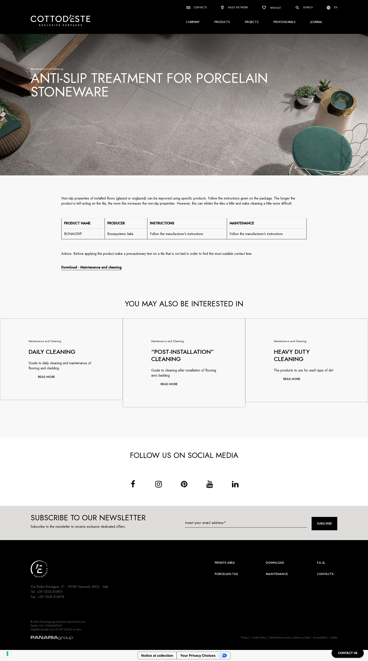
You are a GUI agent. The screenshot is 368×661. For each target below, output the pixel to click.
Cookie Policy (259, 637)
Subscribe (324, 523)
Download (275, 563)
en (335, 7)
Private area (225, 563)
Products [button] (222, 22)
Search (307, 7)
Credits (333, 637)
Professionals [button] (284, 22)
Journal (316, 22)
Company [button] (193, 22)
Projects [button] (252, 22)
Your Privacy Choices (198, 655)
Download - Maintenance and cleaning (91, 267)
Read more (46, 377)
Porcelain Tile (226, 574)
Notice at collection (157, 655)
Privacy (245, 637)
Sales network (237, 7)
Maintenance (277, 574)
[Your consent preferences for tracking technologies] (7, 654)
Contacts (200, 7)
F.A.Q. (321, 563)
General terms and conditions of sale (289, 637)
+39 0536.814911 (50, 591)
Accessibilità (319, 637)
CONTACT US (347, 653)
